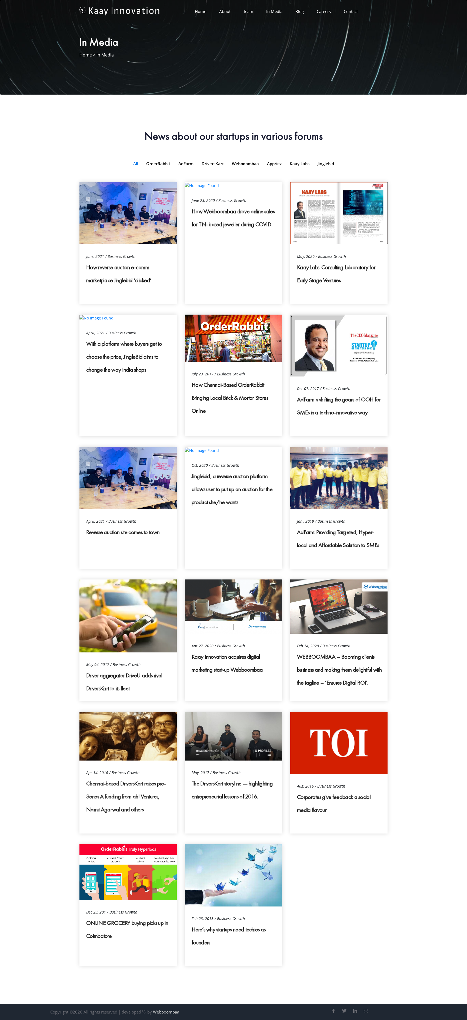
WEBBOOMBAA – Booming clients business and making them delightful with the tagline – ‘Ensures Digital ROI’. (339, 669)
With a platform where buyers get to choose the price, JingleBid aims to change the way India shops (124, 357)
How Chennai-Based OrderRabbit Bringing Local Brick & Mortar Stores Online (230, 398)
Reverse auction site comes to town (122, 532)
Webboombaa (166, 1012)
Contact (351, 11)
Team (248, 11)
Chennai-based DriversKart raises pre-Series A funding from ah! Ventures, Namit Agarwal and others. (126, 796)
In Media (274, 11)
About (225, 11)
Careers (324, 11)
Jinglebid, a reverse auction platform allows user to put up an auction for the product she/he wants (232, 489)
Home (200, 11)
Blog (299, 11)
